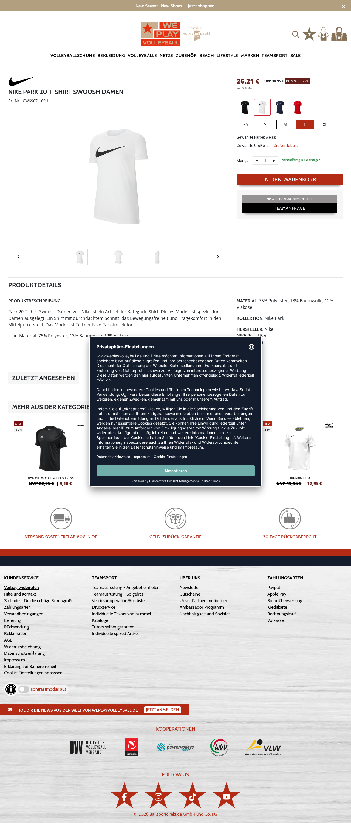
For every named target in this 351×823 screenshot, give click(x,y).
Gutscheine (190, 594)
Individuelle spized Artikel (115, 633)
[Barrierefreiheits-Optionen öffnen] (11, 689)
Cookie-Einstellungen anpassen (33, 672)
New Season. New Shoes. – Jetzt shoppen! (175, 5)
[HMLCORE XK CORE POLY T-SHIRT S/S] (51, 452)
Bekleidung (111, 55)
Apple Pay (276, 594)
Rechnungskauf (281, 613)
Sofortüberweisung (284, 600)
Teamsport (275, 55)
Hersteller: (250, 329)
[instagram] (158, 795)
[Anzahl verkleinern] (257, 160)
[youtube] (226, 795)
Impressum (14, 659)
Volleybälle (142, 55)
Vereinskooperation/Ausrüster (119, 600)
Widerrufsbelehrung (22, 646)
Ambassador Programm (202, 607)
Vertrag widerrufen (21, 587)
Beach (206, 55)
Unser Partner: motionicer (203, 600)
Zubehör (186, 55)
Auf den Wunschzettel (292, 199)
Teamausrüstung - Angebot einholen (126, 587)
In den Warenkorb (289, 179)
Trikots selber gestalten (113, 627)
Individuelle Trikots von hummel (121, 613)
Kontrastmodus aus (48, 689)
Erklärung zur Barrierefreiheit (30, 666)
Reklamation (15, 633)
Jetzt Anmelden (162, 709)
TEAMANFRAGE (289, 208)
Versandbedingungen (23, 613)
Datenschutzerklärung (24, 653)
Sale (295, 55)
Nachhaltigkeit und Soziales (205, 613)
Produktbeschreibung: (35, 300)
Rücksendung (16, 627)
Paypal (273, 587)
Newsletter (190, 587)
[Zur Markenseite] (22, 82)
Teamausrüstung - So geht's (117, 594)
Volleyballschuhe (72, 55)
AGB (8, 640)
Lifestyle (227, 55)
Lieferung (12, 620)
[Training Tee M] (300, 452)
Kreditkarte (277, 607)
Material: (247, 300)
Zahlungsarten (17, 607)
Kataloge (100, 620)
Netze (166, 55)
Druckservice (103, 607)
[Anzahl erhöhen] (274, 160)
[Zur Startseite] (175, 34)
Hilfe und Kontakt (20, 594)
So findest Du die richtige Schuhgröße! (39, 600)
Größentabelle (286, 145)
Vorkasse (275, 620)
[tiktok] (192, 795)
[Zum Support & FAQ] (309, 33)
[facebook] (124, 795)
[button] (295, 34)
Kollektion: (250, 318)
